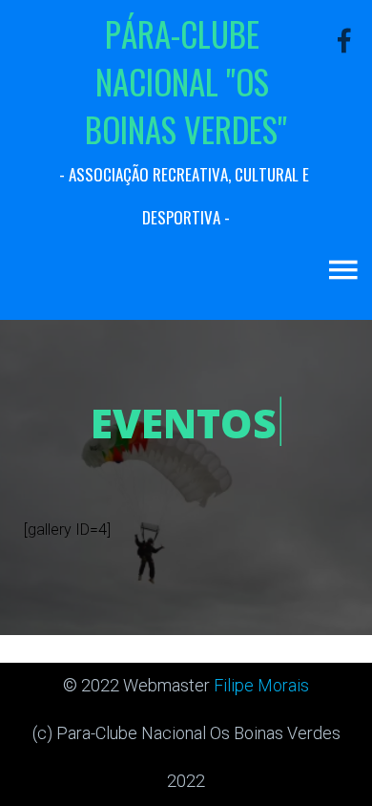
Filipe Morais (261, 685)
